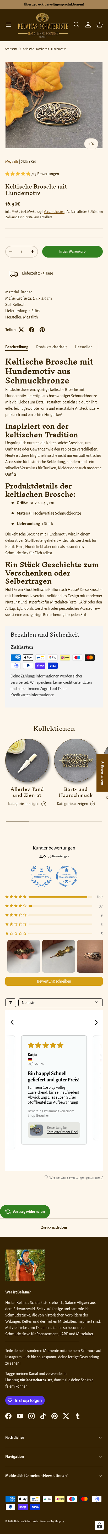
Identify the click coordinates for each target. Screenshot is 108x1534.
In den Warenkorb (72, 251)
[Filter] (10, 1002)
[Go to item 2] (58, 956)
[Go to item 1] (23, 956)
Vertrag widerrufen (29, 1212)
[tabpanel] (54, 487)
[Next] (94, 1023)
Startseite (11, 48)
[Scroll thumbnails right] (96, 956)
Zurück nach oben (54, 1227)
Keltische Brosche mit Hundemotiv (44, 48)
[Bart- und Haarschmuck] (75, 760)
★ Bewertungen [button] (102, 773)
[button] (99, 25)
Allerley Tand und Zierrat (27, 792)
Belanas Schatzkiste (26, 1521)
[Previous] (13, 1023)
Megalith (11, 161)
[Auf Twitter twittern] (21, 329)
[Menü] (8, 25)
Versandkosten (54, 212)
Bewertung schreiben (54, 981)
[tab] (16, 347)
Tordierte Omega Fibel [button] (62, 1132)
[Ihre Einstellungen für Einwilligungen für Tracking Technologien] (99, 1525)
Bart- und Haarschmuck (76, 792)
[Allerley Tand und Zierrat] (27, 760)
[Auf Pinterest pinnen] (42, 329)
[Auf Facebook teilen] (31, 329)
